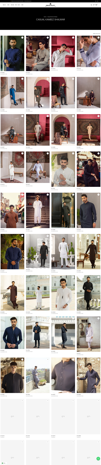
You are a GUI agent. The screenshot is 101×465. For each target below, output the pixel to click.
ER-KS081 (78, 147)
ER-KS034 (28, 72)
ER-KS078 (79, 68)
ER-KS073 (2, 435)
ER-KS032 (2, 229)
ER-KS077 (28, 184)
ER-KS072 (28, 435)
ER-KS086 (79, 110)
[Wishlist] (22, 38)
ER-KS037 (2, 270)
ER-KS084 (53, 110)
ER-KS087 (2, 147)
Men (8, 4)
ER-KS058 (2, 312)
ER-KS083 (53, 147)
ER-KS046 (28, 312)
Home (45, 16)
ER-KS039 (2, 72)
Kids (22, 4)
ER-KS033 (79, 188)
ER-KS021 (53, 188)
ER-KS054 (28, 350)
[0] (93, 5)
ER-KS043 (79, 229)
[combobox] (4, 463)
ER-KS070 (53, 435)
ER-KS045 (53, 270)
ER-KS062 (2, 394)
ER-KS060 (79, 270)
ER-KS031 (28, 229)
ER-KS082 (28, 110)
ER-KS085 (28, 147)
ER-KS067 (53, 394)
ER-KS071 (78, 353)
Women (12, 4)
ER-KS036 (53, 229)
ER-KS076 (53, 68)
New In (4, 4)
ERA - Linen (17, 4)
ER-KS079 (2, 184)
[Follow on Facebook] (95, 1)
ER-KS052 (2, 350)
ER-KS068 (79, 435)
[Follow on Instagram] (97, 1)
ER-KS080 (2, 110)
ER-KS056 (53, 351)
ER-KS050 (79, 312)
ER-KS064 (28, 394)
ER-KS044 (28, 269)
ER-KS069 (79, 394)
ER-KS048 (53, 312)
